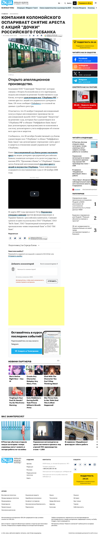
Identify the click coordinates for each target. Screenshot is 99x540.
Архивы (29, 464)
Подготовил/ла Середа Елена (23, 245)
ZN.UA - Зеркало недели (85, 105)
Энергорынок (5, 504)
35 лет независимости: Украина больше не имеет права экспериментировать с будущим (82, 230)
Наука (52, 495)
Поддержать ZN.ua (85, 3)
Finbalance (36, 103)
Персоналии (30, 507)
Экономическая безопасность (35, 504)
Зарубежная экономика (33, 498)
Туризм (76, 504)
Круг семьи (77, 501)
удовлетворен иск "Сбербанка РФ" (40, 97)
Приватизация (6, 507)
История (76, 498)
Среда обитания (55, 501)
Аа (75, 3)
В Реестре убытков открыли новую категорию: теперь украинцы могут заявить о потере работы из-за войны (80, 147)
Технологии (53, 498)
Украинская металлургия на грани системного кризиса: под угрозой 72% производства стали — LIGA (81, 161)
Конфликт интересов (32, 501)
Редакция (30, 467)
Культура (53, 507)
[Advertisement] (36, 306)
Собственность (79, 507)
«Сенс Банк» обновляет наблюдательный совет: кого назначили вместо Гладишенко (81, 183)
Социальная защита (32, 495)
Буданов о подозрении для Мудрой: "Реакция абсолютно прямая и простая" (81, 218)
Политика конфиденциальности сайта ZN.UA (83, 533)
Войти (69, 3)
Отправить (52, 281)
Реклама (29, 470)
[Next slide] (96, 7)
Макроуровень (6, 501)
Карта (28, 478)
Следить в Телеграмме (28, 351)
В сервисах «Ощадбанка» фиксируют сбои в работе (79, 173)
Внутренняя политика (8, 495)
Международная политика (10, 498)
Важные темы (7, 8)
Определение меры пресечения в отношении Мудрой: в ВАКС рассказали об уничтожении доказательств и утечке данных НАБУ (82, 204)
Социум (76, 495)
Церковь (52, 504)
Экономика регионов (8, 510)
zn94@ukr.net (67, 471)
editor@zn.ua (47, 476)
